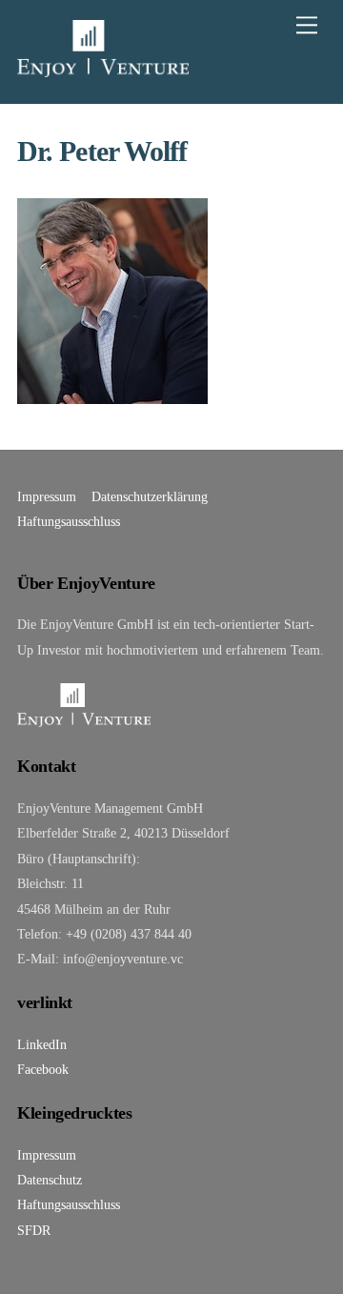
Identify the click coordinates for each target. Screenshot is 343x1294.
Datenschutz (49, 1179)
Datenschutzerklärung (149, 496)
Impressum (46, 496)
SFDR (33, 1230)
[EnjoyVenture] (103, 68)
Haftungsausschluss (68, 521)
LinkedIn (42, 1044)
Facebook (43, 1069)
